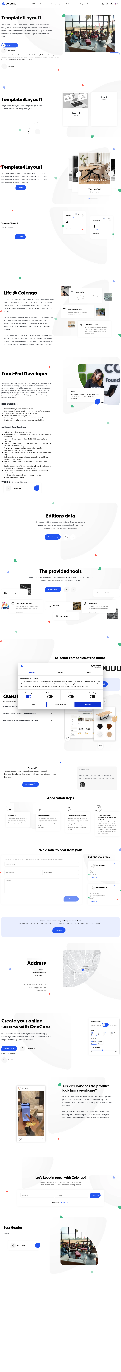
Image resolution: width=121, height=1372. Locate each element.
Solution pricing (53, 589)
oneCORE (32, 4)
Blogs (81, 4)
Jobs (61, 4)
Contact (89, 4)
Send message (71, 899)
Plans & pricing (53, 537)
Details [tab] (60, 672)
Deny (33, 704)
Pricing (53, 4)
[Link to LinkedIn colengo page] (107, 3)
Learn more (19, 612)
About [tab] (89, 672)
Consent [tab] (32, 672)
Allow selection (60, 704)
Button (20, 237)
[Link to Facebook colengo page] (111, 3)
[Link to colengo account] (103, 4)
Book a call (58, 930)
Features (43, 4)
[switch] (50, 696)
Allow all (88, 704)
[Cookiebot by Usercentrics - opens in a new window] (92, 666)
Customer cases (71, 4)
